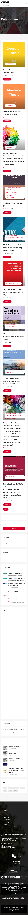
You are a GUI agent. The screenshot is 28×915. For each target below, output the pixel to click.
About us (6, 814)
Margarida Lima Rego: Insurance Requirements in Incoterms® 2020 (12, 381)
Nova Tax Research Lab (12, 235)
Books (18, 283)
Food (5, 790)
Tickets (15, 790)
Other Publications (11, 197)
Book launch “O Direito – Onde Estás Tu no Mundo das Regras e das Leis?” (16, 770)
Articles (15, 327)
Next (5, 509)
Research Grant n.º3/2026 (14, 758)
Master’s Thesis (10, 63)
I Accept (14, 910)
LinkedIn (17, 826)
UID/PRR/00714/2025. (14, 890)
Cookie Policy (7, 819)
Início (4, 22)
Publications (9, 192)
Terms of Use (7, 820)
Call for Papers (10, 147)
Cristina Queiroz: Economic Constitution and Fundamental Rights (13, 292)
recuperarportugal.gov (18, 898)
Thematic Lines (10, 189)
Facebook (11, 826)
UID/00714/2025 (15, 889)
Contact (5, 824)
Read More (7, 79)
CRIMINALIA (20, 478)
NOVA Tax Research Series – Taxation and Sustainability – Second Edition (13, 247)
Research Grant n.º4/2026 (14, 746)
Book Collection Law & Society (14, 413)
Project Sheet (14, 893)
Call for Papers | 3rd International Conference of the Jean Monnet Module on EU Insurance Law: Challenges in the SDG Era (14, 158)
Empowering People (11, 283)
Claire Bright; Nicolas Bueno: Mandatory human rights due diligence (13, 336)
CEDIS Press (9, 415)
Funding (5, 815)
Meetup (10, 790)
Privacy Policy (7, 817)
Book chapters (10, 372)
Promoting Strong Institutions (14, 190)
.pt (24, 898)
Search (14, 528)
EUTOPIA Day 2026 (13, 763)
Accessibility (6, 822)
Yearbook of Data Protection (14, 187)
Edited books (16, 239)
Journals (15, 192)
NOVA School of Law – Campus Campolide (16, 602)
